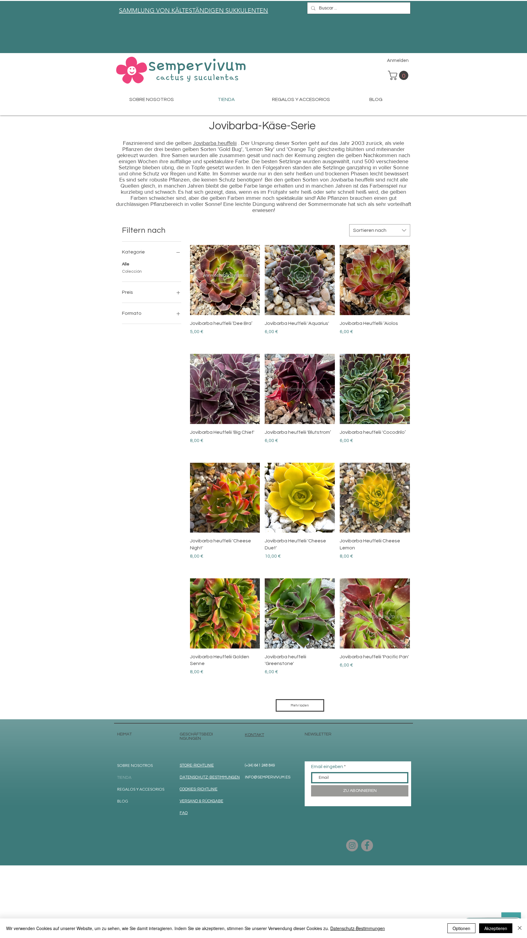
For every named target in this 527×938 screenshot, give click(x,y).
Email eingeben (327, 766)
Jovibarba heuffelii (215, 143)
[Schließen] (519, 928)
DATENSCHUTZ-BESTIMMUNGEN (210, 777)
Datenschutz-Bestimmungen (357, 928)
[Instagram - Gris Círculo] (352, 845)
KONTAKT (254, 735)
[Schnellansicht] (225, 280)
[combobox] (379, 230)
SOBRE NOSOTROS (135, 765)
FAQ (184, 813)
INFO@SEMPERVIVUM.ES (267, 777)
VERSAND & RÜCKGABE (201, 801)
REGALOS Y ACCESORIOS (140, 789)
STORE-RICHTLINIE (197, 765)
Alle (125, 264)
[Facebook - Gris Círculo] (367, 845)
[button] (399, 75)
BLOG (122, 801)
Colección (132, 271)
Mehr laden (300, 705)
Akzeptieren (495, 928)
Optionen (461, 928)
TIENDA (124, 777)
